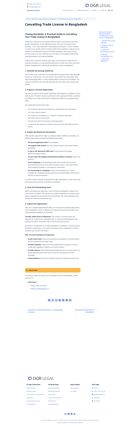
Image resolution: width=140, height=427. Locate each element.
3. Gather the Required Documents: (107, 51)
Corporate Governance (54, 397)
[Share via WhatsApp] (56, 300)
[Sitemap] (74, 414)
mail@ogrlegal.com (35, 7)
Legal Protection (31, 388)
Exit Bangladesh (31, 404)
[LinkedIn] (71, 414)
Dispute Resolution (53, 404)
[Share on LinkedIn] (49, 300)
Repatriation (30, 397)
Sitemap (80, 422)
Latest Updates (74, 388)
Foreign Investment (82, 10)
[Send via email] (70, 300)
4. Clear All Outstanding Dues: (106, 55)
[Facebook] (68, 414)
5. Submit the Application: (104, 60)
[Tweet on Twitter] (52, 300)
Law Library (73, 391)
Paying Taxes (52, 394)
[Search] (109, 10)
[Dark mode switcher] (112, 10)
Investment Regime (53, 388)
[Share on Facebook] (66, 300)
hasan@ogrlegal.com (42, 289)
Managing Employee (54, 391)
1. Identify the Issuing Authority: (107, 41)
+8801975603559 (41, 286)
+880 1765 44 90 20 (35, 4)
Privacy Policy (73, 422)
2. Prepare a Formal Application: (106, 46)
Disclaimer (65, 422)
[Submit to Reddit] (63, 300)
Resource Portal (33, 10)
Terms (59, 422)
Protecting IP (51, 401)
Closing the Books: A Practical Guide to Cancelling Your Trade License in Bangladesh (106, 35)
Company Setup (31, 391)
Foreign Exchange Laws (33, 401)
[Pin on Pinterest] (59, 300)
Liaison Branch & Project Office (35, 394)
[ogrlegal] (66, 414)
